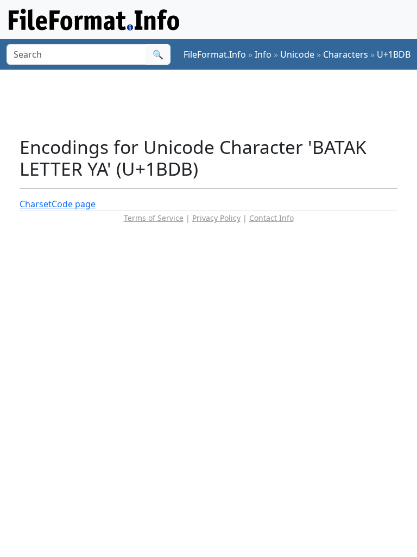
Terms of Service (154, 218)
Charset (36, 204)
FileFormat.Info (215, 54)
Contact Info (271, 218)
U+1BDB (393, 54)
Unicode (297, 54)
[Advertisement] (217, 102)
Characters (345, 54)
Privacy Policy (216, 218)
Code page (74, 204)
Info (263, 54)
